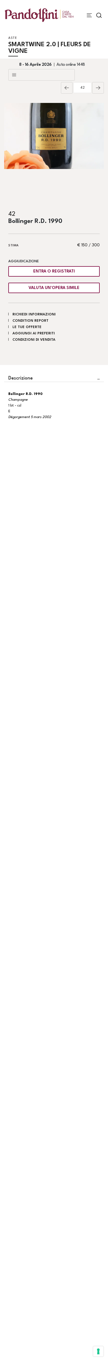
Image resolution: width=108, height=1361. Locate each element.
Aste (12, 38)
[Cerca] (99, 15)
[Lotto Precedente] (67, 88)
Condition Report (30, 321)
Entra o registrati (54, 271)
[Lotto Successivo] (98, 88)
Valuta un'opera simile (54, 288)
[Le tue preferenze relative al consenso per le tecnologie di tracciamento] (98, 1351)
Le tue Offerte (27, 327)
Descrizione (20, 378)
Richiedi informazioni (34, 314)
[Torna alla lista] (41, 75)
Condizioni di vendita (33, 340)
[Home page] (39, 15)
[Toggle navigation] (89, 15)
